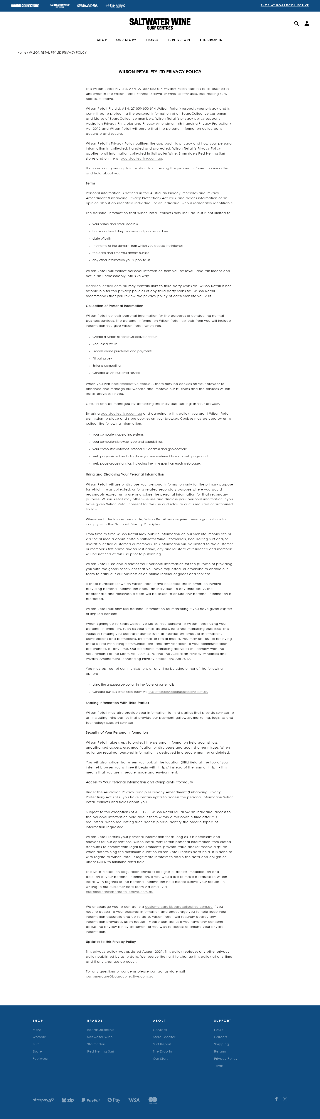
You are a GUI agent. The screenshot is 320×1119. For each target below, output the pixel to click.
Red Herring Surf (100, 1051)
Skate (37, 1051)
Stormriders (96, 1044)
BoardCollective (101, 1030)
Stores (152, 40)
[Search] (296, 24)
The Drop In (162, 1051)
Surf (36, 1044)
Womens (40, 1037)
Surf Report (179, 40)
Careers (220, 1037)
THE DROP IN (211, 40)
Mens (37, 1030)
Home (21, 52)
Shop (102, 40)
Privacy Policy (226, 1058)
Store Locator (164, 1037)
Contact (160, 1030)
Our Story (126, 40)
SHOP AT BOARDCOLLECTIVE (285, 5)
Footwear (41, 1058)
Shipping (221, 1044)
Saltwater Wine (100, 1037)
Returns (220, 1051)
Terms (218, 1066)
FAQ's (218, 1030)
